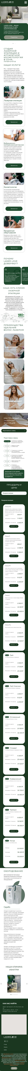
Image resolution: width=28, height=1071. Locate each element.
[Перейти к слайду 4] (14, 994)
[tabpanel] (14, 22)
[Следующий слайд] (27, 984)
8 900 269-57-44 (12, 1011)
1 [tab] (13, 44)
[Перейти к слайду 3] (13, 994)
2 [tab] (15, 44)
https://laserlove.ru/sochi (6, 1057)
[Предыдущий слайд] (1, 984)
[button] (14, 37)
